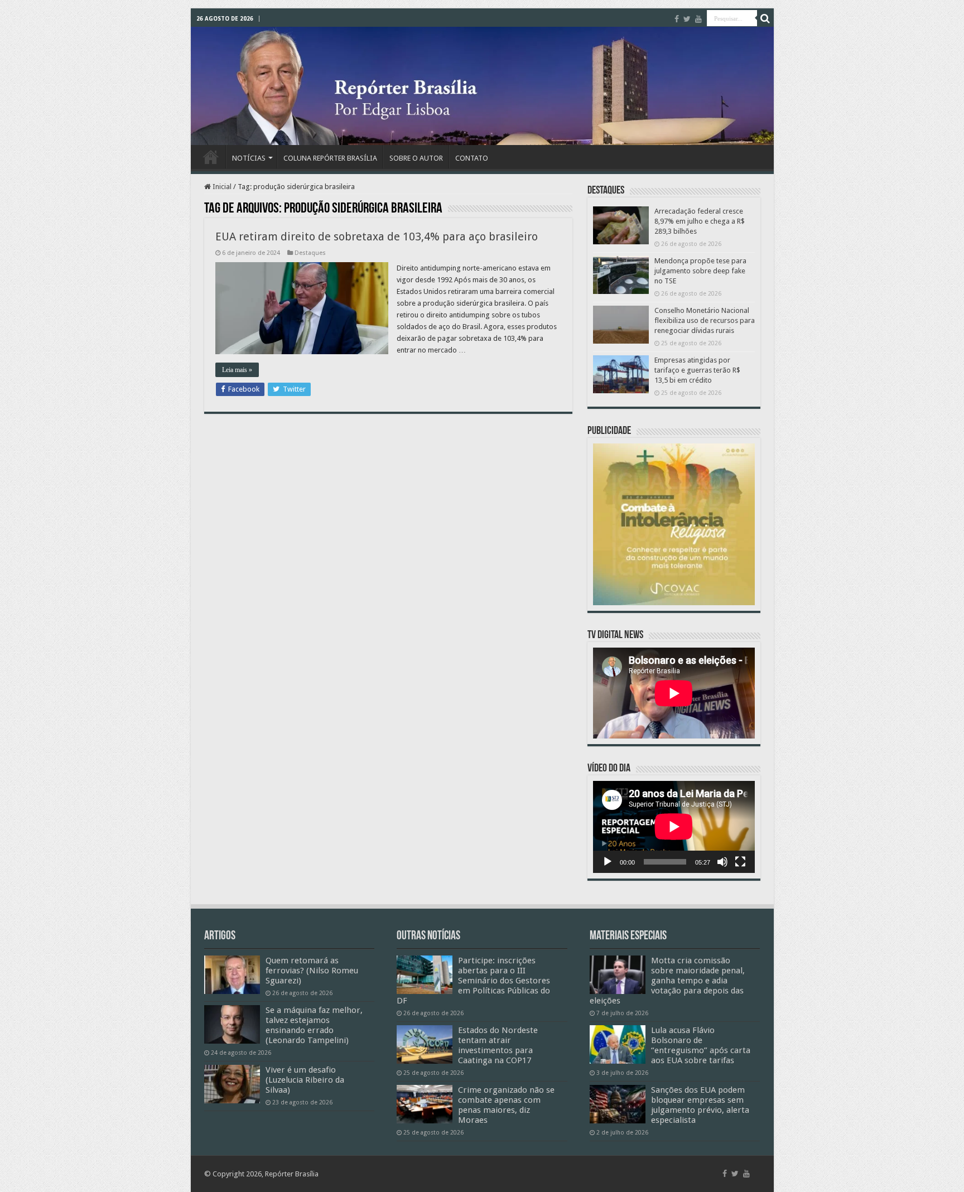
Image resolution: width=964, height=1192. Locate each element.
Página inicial (210, 156)
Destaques (310, 253)
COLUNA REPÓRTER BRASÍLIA (330, 158)
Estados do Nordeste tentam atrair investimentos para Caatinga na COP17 (498, 1045)
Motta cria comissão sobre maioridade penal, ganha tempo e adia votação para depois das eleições (667, 980)
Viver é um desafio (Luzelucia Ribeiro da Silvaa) (305, 1080)
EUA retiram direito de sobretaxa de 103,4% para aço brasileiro (376, 236)
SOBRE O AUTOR (416, 158)
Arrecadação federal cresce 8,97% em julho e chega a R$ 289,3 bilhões (699, 221)
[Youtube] (698, 19)
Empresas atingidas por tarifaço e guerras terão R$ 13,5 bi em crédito (697, 370)
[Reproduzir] (607, 861)
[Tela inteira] (740, 861)
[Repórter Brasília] (482, 86)
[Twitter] (687, 19)
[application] (674, 827)
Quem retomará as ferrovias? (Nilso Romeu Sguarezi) (312, 970)
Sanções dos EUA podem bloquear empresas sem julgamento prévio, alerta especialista (700, 1105)
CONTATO (471, 158)
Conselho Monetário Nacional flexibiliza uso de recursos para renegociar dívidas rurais (704, 320)
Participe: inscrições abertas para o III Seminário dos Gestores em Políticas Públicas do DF (473, 980)
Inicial (221, 186)
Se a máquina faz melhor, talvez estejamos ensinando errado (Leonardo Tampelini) (314, 1025)
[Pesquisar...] (765, 18)
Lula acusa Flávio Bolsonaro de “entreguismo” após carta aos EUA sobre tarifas (700, 1045)
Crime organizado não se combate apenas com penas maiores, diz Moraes (506, 1105)
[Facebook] (676, 19)
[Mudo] (722, 861)
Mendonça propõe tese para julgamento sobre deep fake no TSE (700, 271)
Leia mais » (237, 370)
